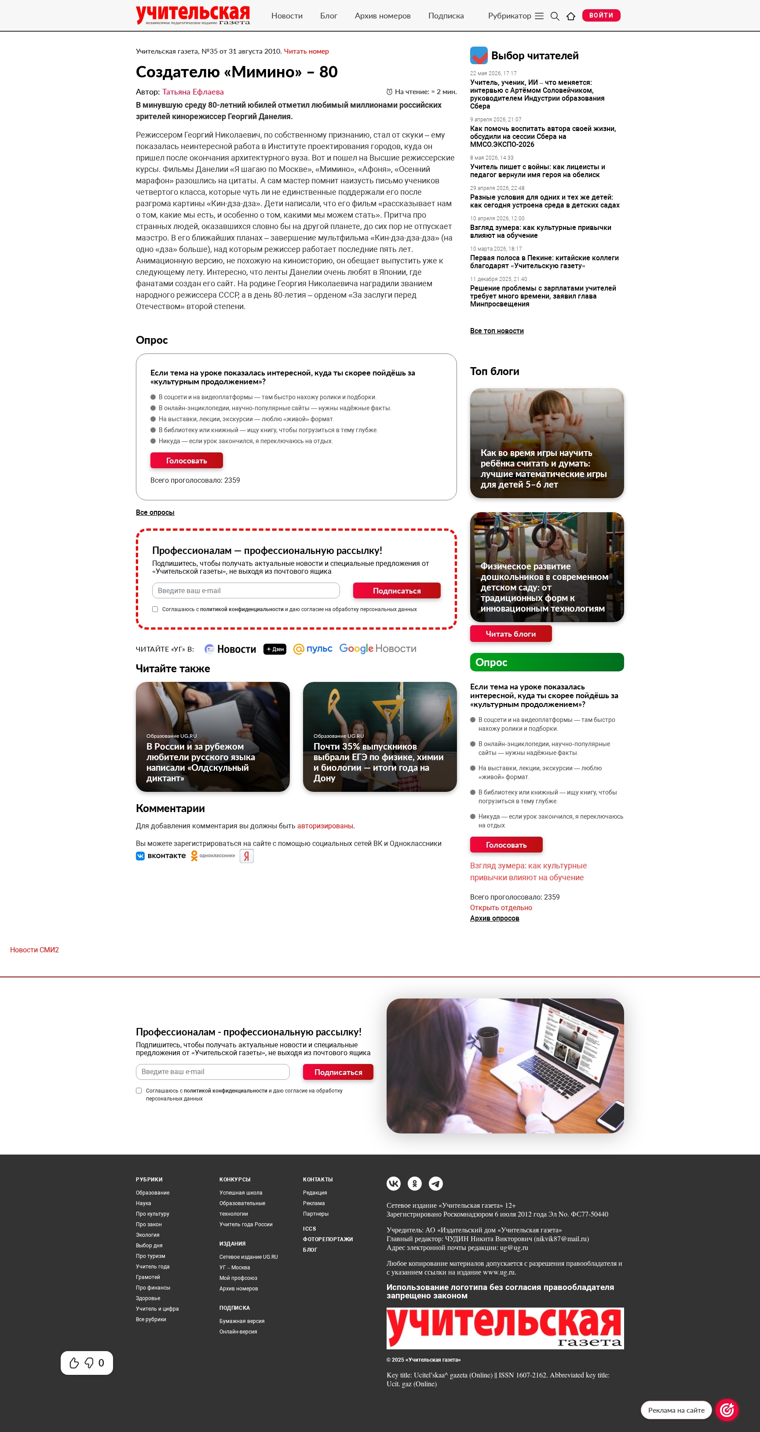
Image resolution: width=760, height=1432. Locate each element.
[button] (162, 856)
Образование (152, 1193)
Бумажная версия (242, 1321)
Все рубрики (151, 1319)
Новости (287, 15)
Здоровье (148, 1298)
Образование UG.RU (171, 735)
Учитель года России (246, 1224)
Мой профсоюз (238, 1278)
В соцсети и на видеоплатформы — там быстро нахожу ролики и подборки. (268, 397)
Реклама (314, 1203)
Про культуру (152, 1214)
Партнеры (316, 1214)
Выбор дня (149, 1246)
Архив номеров (383, 15)
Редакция (315, 1193)
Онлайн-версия (238, 1332)
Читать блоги (511, 633)
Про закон (149, 1224)
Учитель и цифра (157, 1309)
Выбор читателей (535, 55)
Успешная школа (241, 1193)
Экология (148, 1235)
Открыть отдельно (501, 908)
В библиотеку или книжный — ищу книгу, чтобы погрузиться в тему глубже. (268, 430)
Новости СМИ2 (34, 950)
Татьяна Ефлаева (193, 91)
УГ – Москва (234, 1267)
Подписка (446, 15)
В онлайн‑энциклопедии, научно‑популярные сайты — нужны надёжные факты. (275, 408)
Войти (601, 15)
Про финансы (153, 1288)
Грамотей (148, 1277)
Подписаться (397, 590)
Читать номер (306, 51)
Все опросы (155, 512)
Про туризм (150, 1256)
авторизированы (325, 826)
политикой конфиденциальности (242, 609)
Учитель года (153, 1267)
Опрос (491, 662)
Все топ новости (497, 331)
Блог (328, 15)
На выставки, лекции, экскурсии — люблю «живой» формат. (247, 419)
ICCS (309, 1229)
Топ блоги (494, 370)
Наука (143, 1203)
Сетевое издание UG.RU (248, 1257)
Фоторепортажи (328, 1239)
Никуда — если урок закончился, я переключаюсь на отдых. (246, 441)
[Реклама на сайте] (727, 1410)
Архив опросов (494, 918)
